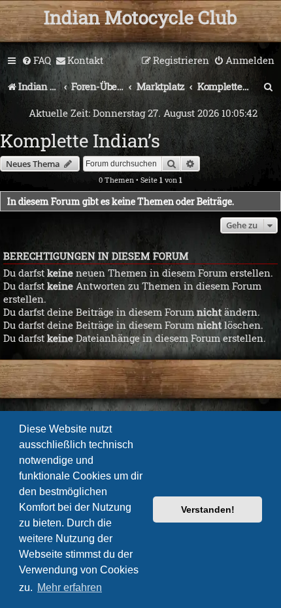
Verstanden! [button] (208, 509)
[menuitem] (36, 61)
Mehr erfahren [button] (69, 587)
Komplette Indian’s (80, 141)
